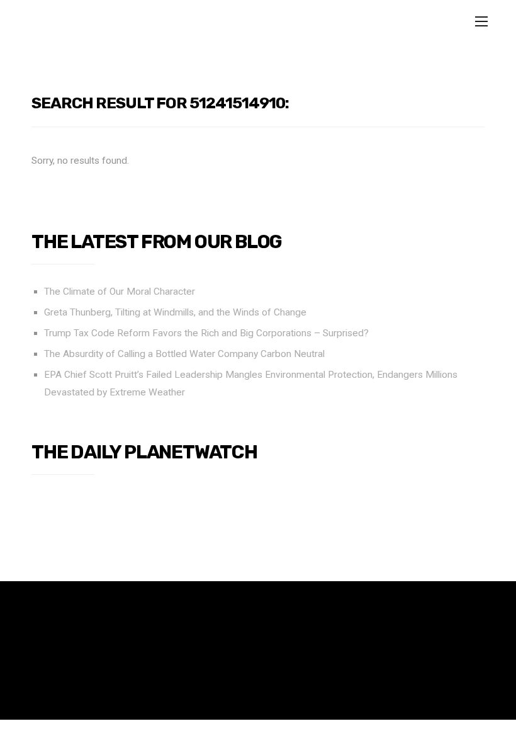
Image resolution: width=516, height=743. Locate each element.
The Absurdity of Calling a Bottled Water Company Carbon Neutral (184, 354)
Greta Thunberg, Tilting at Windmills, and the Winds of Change (175, 312)
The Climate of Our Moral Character (119, 291)
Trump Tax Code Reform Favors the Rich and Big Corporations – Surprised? (206, 333)
